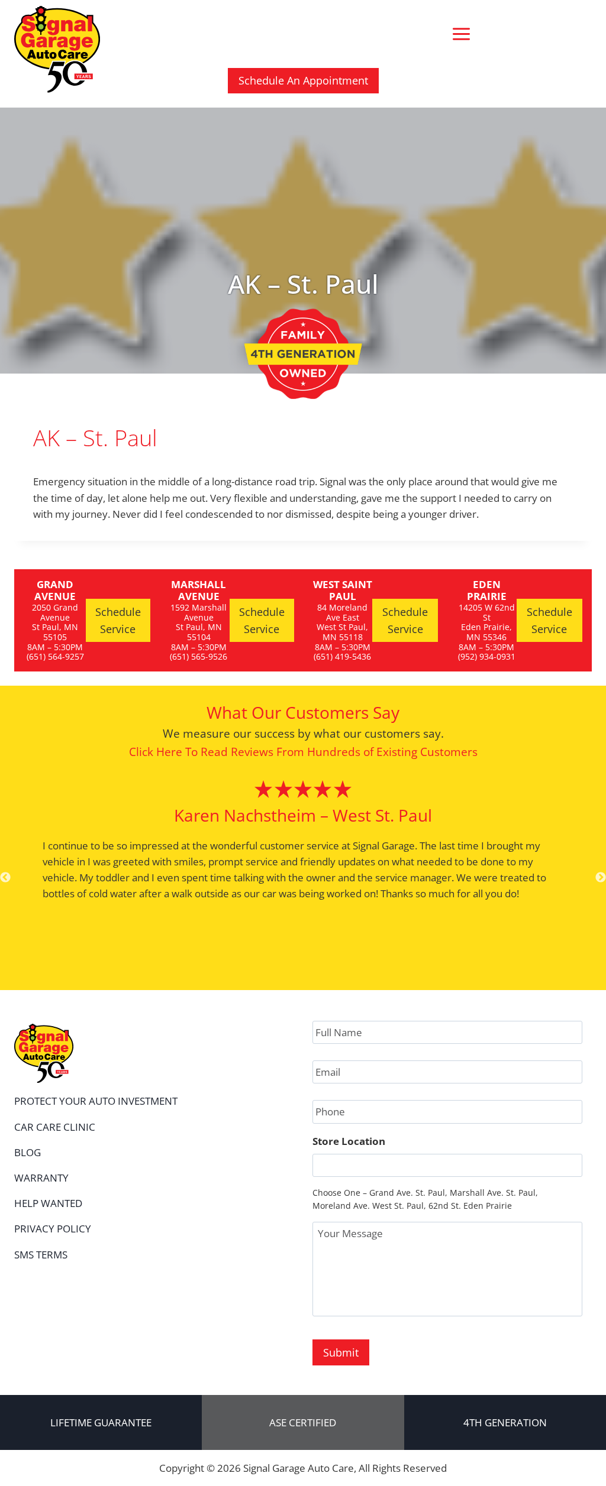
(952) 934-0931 (486, 656)
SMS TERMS (40, 1254)
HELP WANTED (48, 1203)
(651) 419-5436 (342, 656)
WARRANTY (41, 1178)
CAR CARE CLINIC (54, 1127)
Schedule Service (118, 620)
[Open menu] (461, 33)
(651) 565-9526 (198, 656)
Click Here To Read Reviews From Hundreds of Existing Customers (303, 752)
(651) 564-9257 (55, 656)
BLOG (27, 1152)
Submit (341, 1352)
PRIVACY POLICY (52, 1228)
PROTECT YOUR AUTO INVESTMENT (96, 1101)
